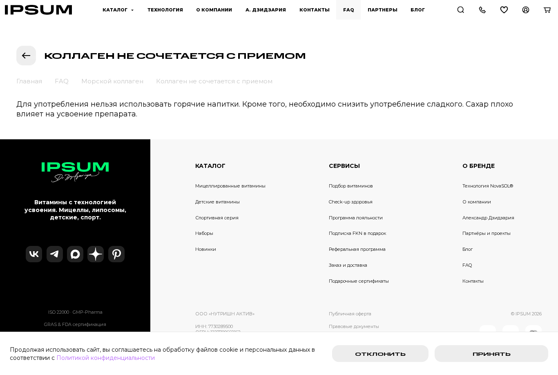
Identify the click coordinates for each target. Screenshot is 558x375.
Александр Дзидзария (488, 218)
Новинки (205, 249)
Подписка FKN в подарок (357, 233)
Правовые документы (354, 326)
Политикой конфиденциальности (105, 358)
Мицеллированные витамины (230, 186)
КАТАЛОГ (210, 166)
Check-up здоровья (351, 202)
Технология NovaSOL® (487, 186)
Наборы (204, 233)
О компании (476, 202)
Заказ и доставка (348, 265)
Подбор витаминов (351, 186)
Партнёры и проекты (486, 233)
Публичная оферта (350, 314)
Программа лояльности (356, 218)
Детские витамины (217, 202)
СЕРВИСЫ (344, 166)
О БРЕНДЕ (478, 166)
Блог (467, 249)
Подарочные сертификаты (359, 281)
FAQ (467, 265)
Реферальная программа (357, 249)
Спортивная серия (217, 218)
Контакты (473, 281)
